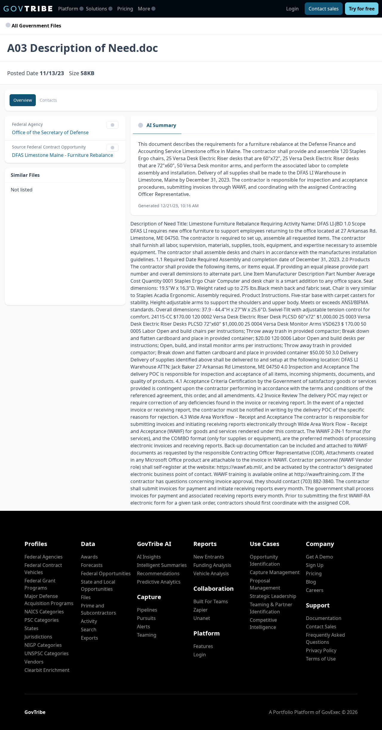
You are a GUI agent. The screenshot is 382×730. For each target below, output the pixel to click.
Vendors (34, 661)
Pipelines (147, 610)
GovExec (331, 712)
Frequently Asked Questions (325, 638)
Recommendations (158, 573)
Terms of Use (321, 658)
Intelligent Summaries (162, 565)
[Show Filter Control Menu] (112, 125)
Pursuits (146, 618)
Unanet (201, 618)
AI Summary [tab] (161, 125)
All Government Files (35, 25)
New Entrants (208, 556)
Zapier (200, 610)
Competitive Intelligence (263, 623)
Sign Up (315, 565)
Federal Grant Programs (40, 584)
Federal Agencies (43, 556)
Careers (315, 590)
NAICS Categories (44, 611)
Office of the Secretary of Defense (50, 132)
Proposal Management (265, 584)
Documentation (323, 618)
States (31, 628)
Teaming (146, 635)
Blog (311, 582)
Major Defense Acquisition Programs (48, 600)
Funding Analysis (212, 565)
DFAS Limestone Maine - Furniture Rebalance (62, 155)
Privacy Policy (321, 650)
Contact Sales (321, 626)
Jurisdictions (38, 636)
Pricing (125, 8)
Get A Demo (319, 556)
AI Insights (149, 556)
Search (88, 629)
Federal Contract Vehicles (43, 569)
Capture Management (275, 572)
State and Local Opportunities (98, 585)
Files (86, 597)
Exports (89, 638)
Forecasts (92, 565)
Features (203, 646)
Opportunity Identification (265, 560)
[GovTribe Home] (28, 8)
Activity (89, 621)
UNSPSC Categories (46, 653)
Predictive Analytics (159, 582)
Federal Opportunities (106, 573)
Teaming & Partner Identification (271, 608)
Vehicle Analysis (211, 573)
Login (292, 8)
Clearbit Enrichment (47, 670)
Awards (89, 556)
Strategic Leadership (273, 596)
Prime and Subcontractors (98, 609)
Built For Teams (210, 601)
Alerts (143, 626)
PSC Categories (41, 620)
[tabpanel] (253, 174)
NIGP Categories (43, 645)
